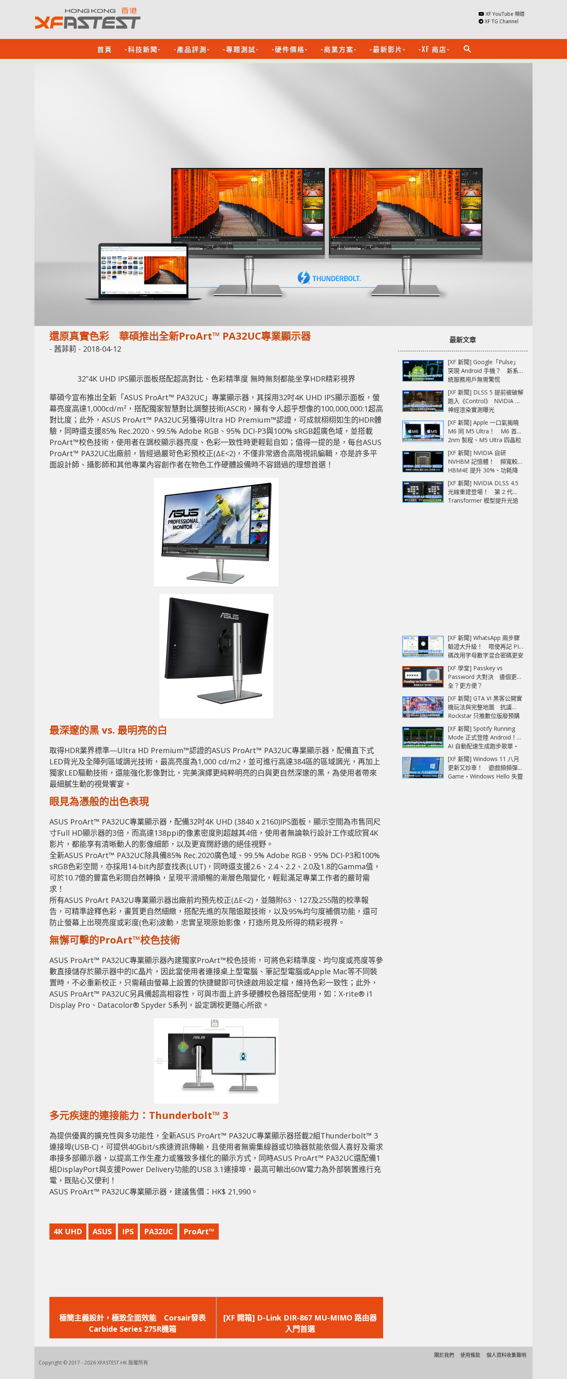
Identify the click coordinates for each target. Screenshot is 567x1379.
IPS (128, 1231)
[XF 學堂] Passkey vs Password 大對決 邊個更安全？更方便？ (485, 676)
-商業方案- (338, 49)
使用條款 (470, 1355)
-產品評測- (192, 49)
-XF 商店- (434, 49)
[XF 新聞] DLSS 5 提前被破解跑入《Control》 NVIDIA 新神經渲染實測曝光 (485, 400)
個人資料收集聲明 (506, 1355)
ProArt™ (199, 1231)
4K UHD (68, 1231)
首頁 (104, 49)
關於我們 (444, 1355)
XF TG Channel (501, 21)
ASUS (102, 1231)
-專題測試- (240, 49)
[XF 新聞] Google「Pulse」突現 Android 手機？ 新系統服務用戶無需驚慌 (483, 370)
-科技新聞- (143, 49)
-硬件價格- (289, 49)
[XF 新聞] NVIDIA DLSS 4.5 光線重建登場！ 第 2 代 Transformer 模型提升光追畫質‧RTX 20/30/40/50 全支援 (483, 500)
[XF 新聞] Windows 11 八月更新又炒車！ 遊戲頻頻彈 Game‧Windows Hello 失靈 (485, 767)
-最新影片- (387, 49)
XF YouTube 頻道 (505, 13)
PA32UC (158, 1231)
